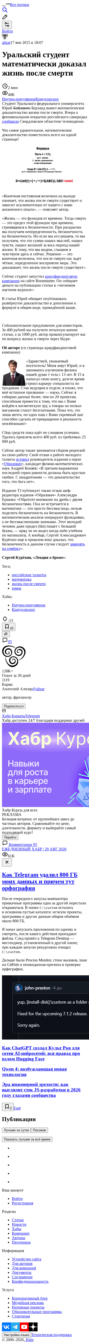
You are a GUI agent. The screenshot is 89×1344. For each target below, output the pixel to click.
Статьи (18, 1220)
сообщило (10, 121)
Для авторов (22, 1263)
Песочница (21, 1242)
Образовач (13, 464)
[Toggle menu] (4, 6)
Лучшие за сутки (16, 1130)
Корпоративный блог (30, 1298)
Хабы (16, 1229)
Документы (21, 1272)
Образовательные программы (37, 1312)
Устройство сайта (26, 1259)
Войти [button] (7, 31)
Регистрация (22, 1203)
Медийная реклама (28, 1303)
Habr (29, 1340)
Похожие (39, 1130)
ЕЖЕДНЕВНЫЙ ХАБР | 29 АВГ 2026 (34, 849)
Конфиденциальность (30, 1281)
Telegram (32, 716)
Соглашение (22, 1277)
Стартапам (21, 1316)
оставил (22, 459)
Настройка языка (16, 1335)
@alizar (38, 689)
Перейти (10, 837)
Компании (20, 1233)
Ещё (17, 1108)
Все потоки (19, 4)
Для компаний (24, 1268)
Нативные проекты (28, 1307)
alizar (6, 42)
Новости (19, 1224)
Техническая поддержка (51, 1335)
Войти (17, 1198)
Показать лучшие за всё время (27, 1139)
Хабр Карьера (13, 716)
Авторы (18, 1238)
